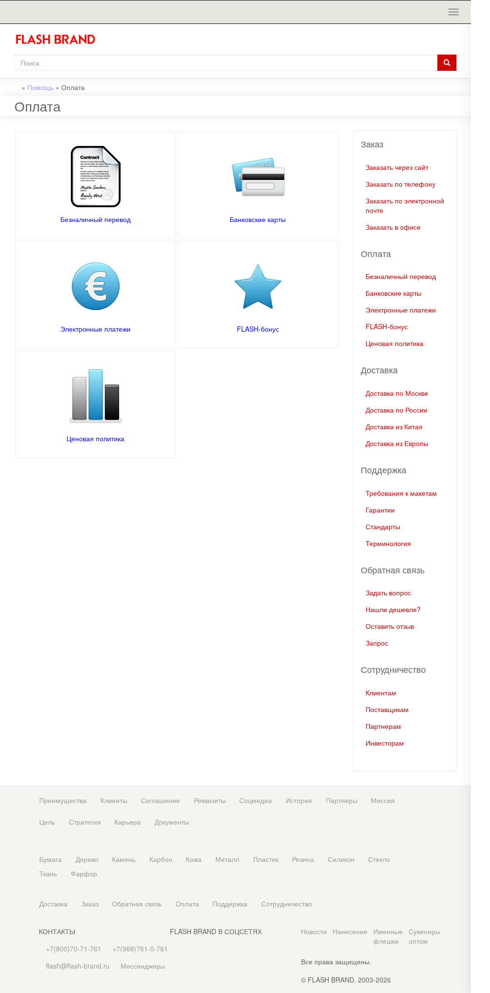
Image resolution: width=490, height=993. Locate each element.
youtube (480, 301)
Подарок (480, 152)
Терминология (388, 543)
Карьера (127, 821)
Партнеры (341, 800)
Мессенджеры (143, 966)
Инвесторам (385, 743)
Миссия (383, 800)
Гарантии (380, 509)
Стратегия (85, 821)
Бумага (50, 859)
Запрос (377, 642)
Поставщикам (387, 709)
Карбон (160, 859)
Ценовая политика (95, 438)
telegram (480, 207)
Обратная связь (137, 903)
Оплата (187, 903)
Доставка (53, 903)
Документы (172, 821)
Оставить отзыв (390, 626)
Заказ (90, 903)
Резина (303, 859)
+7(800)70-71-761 (72, 948)
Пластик (265, 859)
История (299, 800)
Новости (314, 931)
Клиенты (113, 800)
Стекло (379, 859)
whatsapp (480, 188)
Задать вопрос (388, 592)
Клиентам (381, 692)
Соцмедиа (255, 800)
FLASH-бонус (258, 329)
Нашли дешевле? (393, 609)
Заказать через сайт (397, 167)
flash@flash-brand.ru (480, 117)
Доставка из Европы (397, 443)
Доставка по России (396, 409)
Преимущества (63, 800)
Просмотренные (480, 42)
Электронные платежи (95, 329)
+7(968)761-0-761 (480, 98)
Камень (123, 859)
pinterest (480, 282)
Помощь (40, 87)
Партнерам (383, 726)
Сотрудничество (286, 903)
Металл (227, 859)
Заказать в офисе (393, 227)
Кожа (193, 859)
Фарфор (84, 873)
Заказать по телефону (400, 184)
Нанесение (350, 931)
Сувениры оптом (424, 936)
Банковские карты (258, 219)
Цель (47, 821)
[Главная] (59, 39)
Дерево (87, 859)
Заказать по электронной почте (405, 205)
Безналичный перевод (95, 219)
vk (480, 243)
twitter (480, 262)
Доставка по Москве (397, 393)
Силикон (341, 859)
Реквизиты (210, 800)
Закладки (480, 23)
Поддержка (229, 903)
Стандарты (383, 526)
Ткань (48, 873)
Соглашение (160, 800)
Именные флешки (388, 936)
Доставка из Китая (394, 426)
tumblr (480, 320)
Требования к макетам (401, 493)
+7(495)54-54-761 (480, 78)
